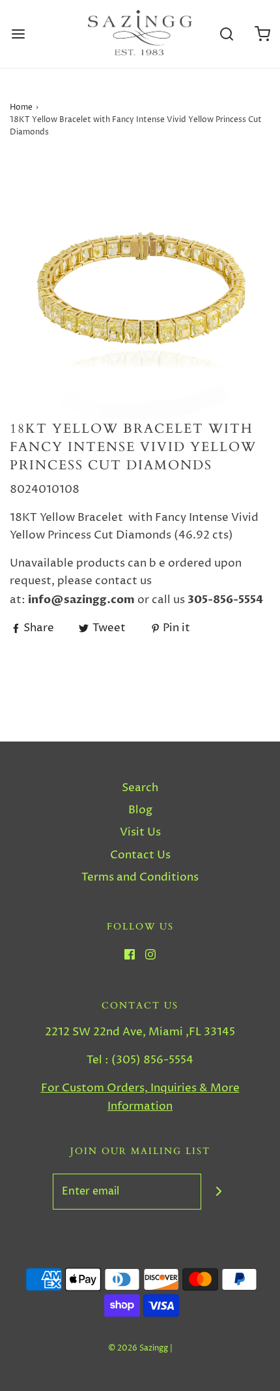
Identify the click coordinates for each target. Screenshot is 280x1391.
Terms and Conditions (140, 877)
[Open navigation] (18, 34)
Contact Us (140, 855)
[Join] (219, 1192)
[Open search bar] (226, 34)
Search (140, 788)
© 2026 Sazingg (138, 1348)
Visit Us (140, 832)
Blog (140, 810)
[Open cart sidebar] (262, 34)
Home (21, 107)
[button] (140, 289)
